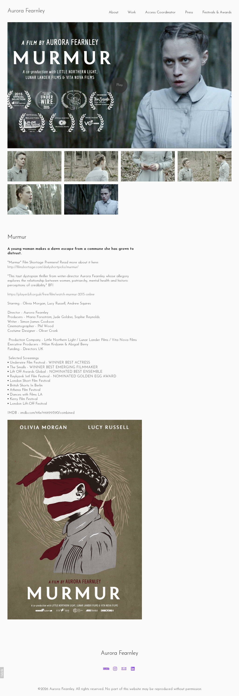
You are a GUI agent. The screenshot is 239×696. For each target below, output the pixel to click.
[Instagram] (115, 668)
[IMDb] (106, 668)
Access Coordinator (160, 12)
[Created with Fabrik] (2, 672)
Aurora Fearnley (119, 653)
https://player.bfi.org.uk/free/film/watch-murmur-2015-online (51, 294)
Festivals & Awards (217, 12)
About (113, 12)
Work (132, 12)
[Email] (124, 668)
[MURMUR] (119, 85)
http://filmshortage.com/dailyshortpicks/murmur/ (42, 267)
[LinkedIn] (133, 668)
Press (189, 12)
